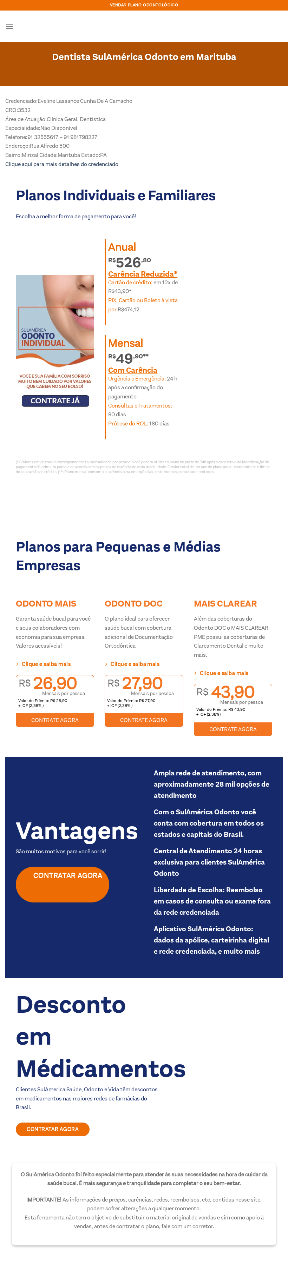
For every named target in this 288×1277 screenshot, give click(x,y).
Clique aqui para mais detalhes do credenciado (61, 164)
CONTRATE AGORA (55, 720)
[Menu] (9, 26)
